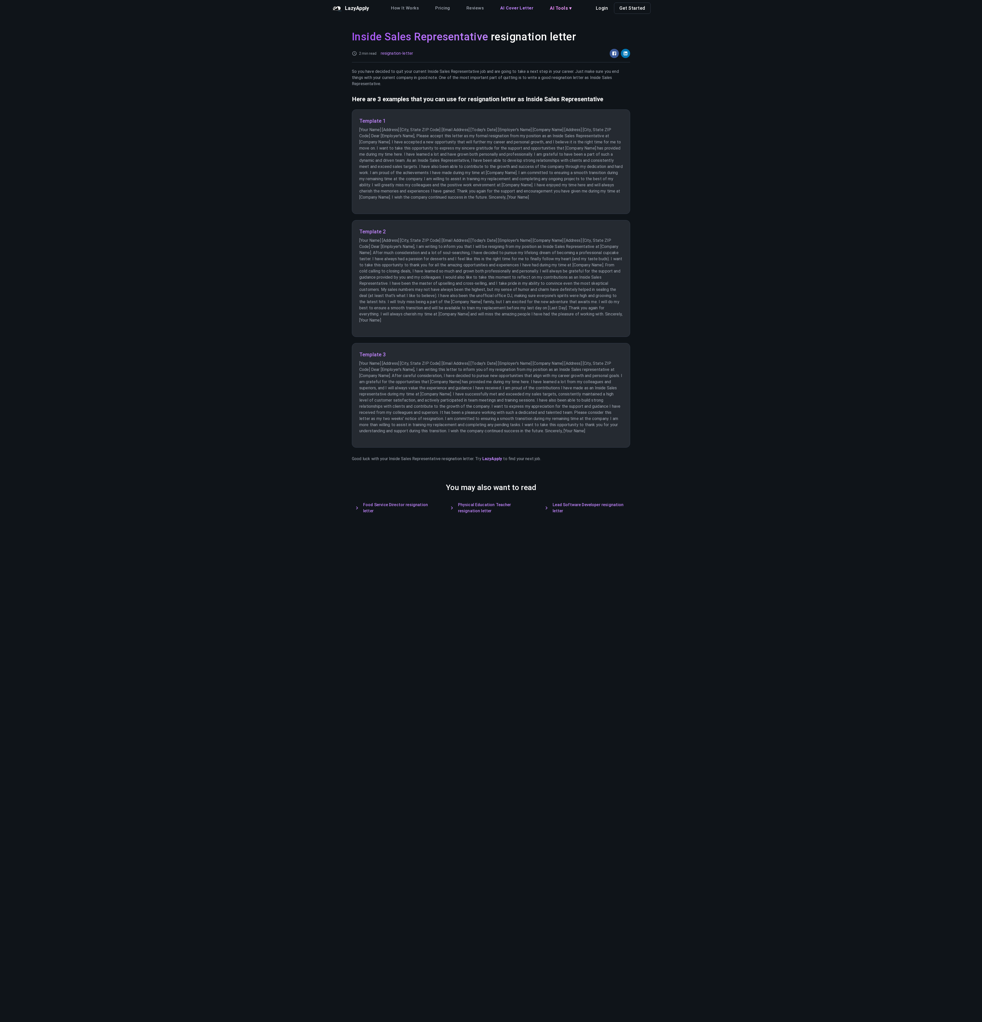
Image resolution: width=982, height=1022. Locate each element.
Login (602, 8)
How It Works (405, 7)
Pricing (442, 7)
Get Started (632, 8)
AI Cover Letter (516, 7)
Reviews (475, 7)
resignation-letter (397, 53)
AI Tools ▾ (561, 8)
